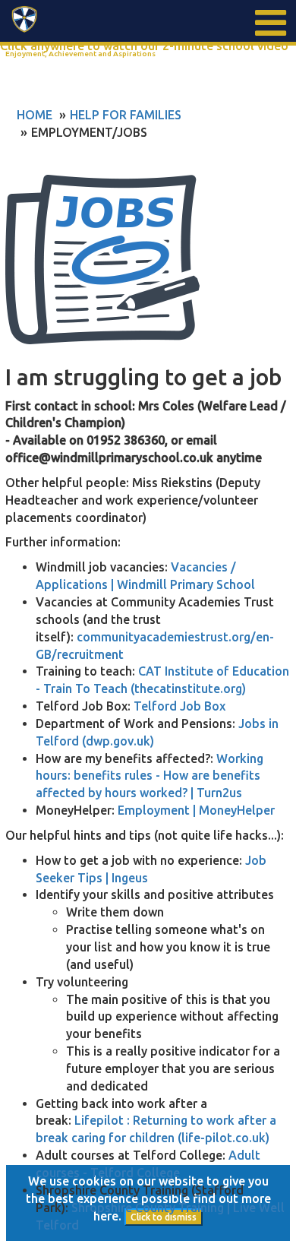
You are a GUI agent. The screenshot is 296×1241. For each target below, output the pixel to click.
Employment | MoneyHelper (196, 810)
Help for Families (125, 115)
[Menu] (269, 23)
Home (34, 115)
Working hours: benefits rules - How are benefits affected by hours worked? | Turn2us (149, 776)
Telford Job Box (179, 706)
